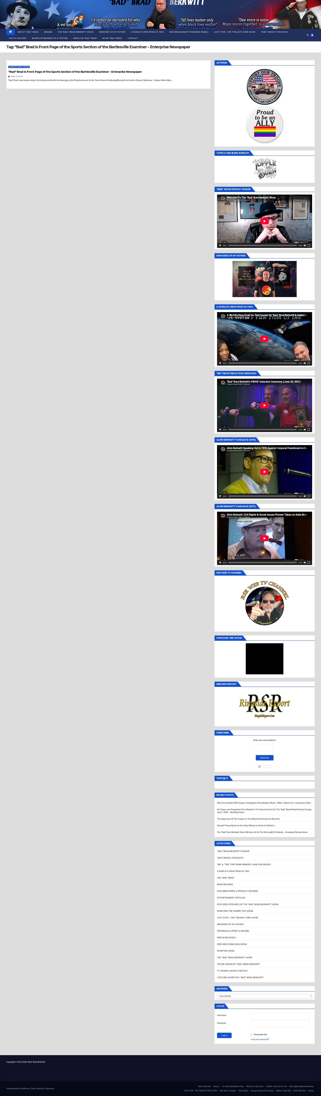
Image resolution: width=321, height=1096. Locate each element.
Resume (48, 32)
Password (221, 1023)
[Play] (220, 245)
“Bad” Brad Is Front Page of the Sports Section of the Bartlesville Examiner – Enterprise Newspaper (75, 71)
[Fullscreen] (309, 245)
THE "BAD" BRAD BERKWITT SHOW (234, 957)
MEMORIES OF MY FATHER (230, 924)
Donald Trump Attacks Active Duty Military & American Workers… (246, 826)
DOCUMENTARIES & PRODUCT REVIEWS (237, 891)
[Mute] (305, 245)
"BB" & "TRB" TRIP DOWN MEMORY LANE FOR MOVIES (244, 864)
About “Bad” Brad (28, 32)
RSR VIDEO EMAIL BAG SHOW (232, 944)
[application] (264, 221)
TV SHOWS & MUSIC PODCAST (232, 971)
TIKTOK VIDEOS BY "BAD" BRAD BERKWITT (238, 964)
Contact (133, 38)
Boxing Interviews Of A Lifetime (50, 38)
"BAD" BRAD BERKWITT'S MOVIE (233, 851)
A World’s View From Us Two (147, 32)
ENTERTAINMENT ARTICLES (231, 898)
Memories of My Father (112, 32)
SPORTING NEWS (226, 951)
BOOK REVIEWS (225, 884)
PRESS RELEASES (226, 938)
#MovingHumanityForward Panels (189, 32)
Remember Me (260, 1034)
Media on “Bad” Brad (85, 38)
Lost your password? (260, 1039)
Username (221, 1015)
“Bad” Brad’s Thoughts (274, 32)
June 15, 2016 (17, 76)
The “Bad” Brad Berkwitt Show (76, 32)
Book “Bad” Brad (112, 38)
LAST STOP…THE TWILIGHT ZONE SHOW (234, 32)
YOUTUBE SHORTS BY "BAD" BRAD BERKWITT (240, 977)
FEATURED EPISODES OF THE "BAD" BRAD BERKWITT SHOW (247, 904)
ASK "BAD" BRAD (225, 878)
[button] (308, 35)
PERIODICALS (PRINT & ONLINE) (19, 67)
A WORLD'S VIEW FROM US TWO (233, 871)
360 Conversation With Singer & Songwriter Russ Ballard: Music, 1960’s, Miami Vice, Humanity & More (264, 803)
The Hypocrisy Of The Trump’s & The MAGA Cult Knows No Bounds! (248, 819)
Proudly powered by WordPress (18, 1088)
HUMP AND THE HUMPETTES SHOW (235, 911)
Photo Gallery (17, 38)
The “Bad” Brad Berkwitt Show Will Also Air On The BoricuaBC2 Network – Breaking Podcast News (262, 832)
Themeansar (49, 1088)
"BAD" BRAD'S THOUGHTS (230, 858)
